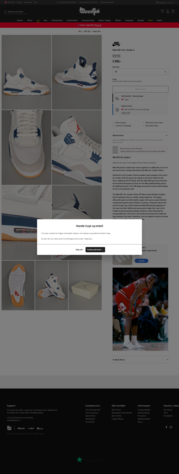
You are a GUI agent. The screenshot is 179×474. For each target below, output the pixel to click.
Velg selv (79, 249)
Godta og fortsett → (95, 249)
